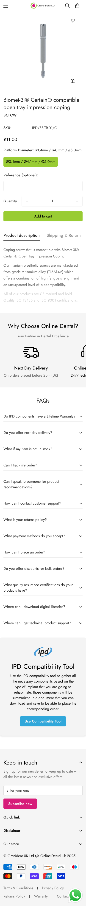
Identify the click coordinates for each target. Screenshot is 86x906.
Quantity (10, 201)
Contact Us (65, 896)
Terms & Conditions (18, 888)
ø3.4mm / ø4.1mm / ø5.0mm (30, 161)
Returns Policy (14, 896)
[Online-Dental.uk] (43, 5)
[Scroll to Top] (77, 881)
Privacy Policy (53, 888)
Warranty (41, 896)
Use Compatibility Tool (43, 721)
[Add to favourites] (73, 20)
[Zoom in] (73, 81)
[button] (77, 5)
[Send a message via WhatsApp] (75, 895)
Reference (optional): (20, 175)
